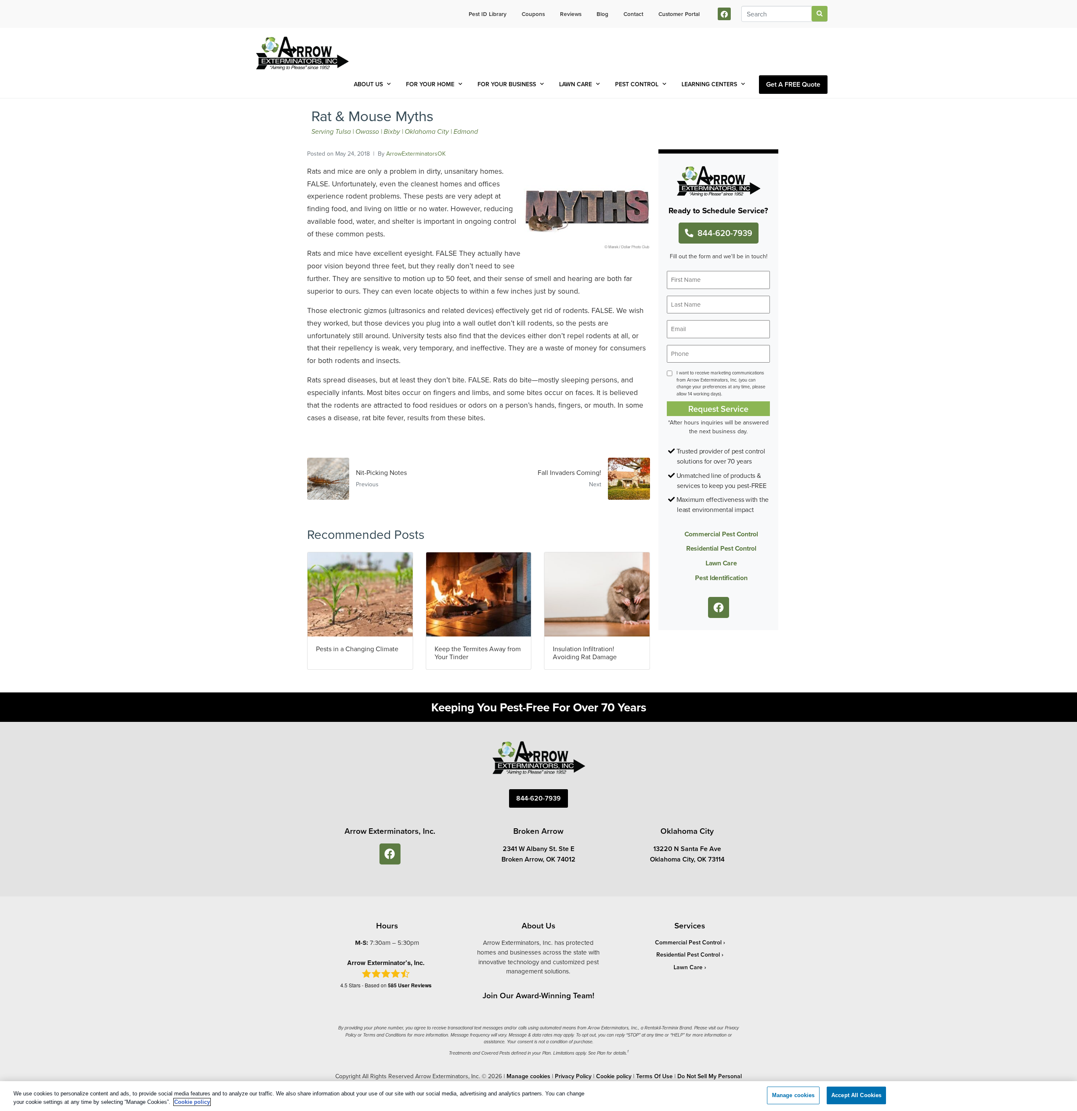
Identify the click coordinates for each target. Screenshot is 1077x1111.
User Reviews (410, 985)
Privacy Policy (573, 1076)
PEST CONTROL (636, 84)
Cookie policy (613, 1076)
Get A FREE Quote (793, 84)
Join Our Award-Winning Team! (538, 995)
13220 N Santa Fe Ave (687, 849)
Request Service (718, 409)
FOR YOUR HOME (430, 84)
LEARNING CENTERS (709, 84)
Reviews (570, 14)
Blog (602, 14)
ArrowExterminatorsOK (416, 153)
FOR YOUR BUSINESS (506, 84)
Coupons (533, 14)
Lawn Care (721, 563)
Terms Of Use (654, 1076)
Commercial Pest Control (721, 534)
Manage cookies (528, 1076)
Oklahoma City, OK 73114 (687, 859)
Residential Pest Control (721, 548)
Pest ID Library (488, 14)
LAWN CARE (575, 84)
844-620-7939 (725, 233)
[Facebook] (724, 14)
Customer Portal (679, 14)
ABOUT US (368, 84)
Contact (633, 14)
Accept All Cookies (856, 1095)
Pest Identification (721, 578)
